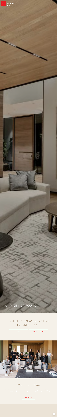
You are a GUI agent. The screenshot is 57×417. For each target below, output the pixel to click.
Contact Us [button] (29, 397)
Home (18, 331)
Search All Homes (38, 331)
